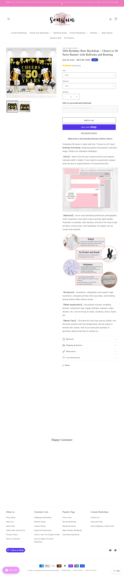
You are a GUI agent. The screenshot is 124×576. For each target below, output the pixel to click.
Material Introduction (43, 530)
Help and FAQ (96, 522)
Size (64, 70)
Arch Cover (67, 517)
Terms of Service (13, 539)
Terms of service (91, 570)
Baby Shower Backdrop (72, 530)
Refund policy (66, 570)
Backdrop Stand (69, 526)
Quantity (65, 92)
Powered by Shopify (52, 570)
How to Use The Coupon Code (47, 535)
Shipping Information (43, 517)
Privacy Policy (12, 535)
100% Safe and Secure (15, 530)
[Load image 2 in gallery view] (24, 106)
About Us (10, 522)
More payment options (89, 133)
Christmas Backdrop (70, 535)
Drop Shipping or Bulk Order (102, 526)
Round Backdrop (69, 522)
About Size (10, 526)
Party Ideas (11, 517)
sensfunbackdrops (39, 570)
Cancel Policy (40, 526)
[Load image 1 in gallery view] (12, 106)
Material (65, 81)
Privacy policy (78, 570)
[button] (8, 19)
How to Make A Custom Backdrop (44, 540)
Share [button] (67, 365)
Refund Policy (40, 522)
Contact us (95, 517)
